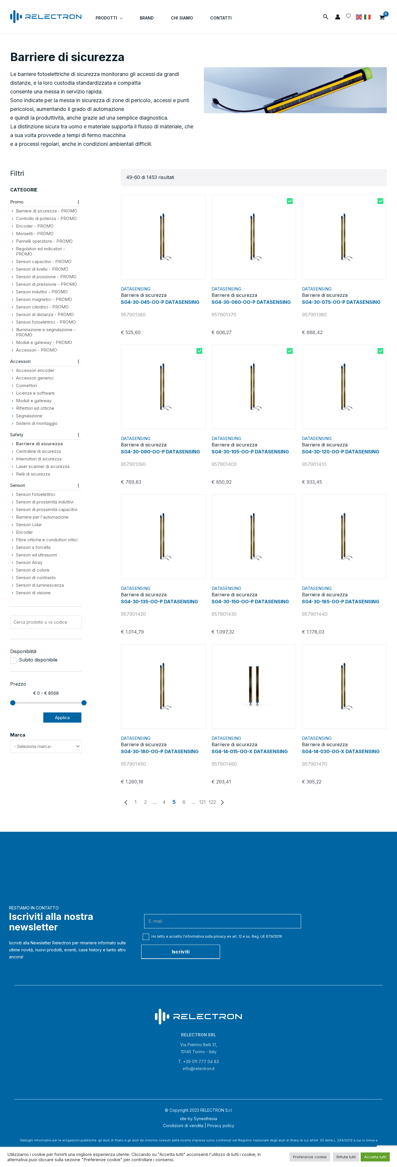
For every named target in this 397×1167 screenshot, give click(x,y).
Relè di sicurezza (33, 474)
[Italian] (367, 16)
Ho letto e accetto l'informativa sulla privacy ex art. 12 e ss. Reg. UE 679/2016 (216, 936)
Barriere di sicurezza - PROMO (46, 211)
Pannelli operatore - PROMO (44, 241)
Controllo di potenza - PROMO (46, 218)
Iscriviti (181, 952)
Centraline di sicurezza (38, 451)
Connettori (26, 385)
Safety (16, 434)
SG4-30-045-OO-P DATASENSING (160, 302)
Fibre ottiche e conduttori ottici (47, 539)
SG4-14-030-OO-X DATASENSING (341, 751)
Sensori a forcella (33, 547)
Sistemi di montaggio (37, 423)
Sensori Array (29, 562)
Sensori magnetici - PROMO (44, 299)
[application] (120, 18)
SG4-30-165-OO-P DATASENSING (340, 601)
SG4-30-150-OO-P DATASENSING (250, 601)
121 (202, 802)
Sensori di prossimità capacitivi (46, 509)
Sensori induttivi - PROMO (42, 292)
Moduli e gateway (33, 400)
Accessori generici (34, 378)
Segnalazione (29, 415)
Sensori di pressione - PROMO (46, 284)
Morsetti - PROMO (34, 233)
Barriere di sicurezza (39, 443)
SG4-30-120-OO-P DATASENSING (340, 452)
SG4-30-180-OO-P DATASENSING (160, 751)
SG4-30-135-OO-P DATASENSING (159, 601)
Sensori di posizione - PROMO (46, 276)
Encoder (24, 532)
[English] (359, 16)
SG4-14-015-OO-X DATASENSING (250, 751)
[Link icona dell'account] (337, 16)
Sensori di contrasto (36, 577)
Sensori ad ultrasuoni (36, 555)
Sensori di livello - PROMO (42, 269)
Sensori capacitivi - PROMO (43, 261)
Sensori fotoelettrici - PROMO (46, 322)
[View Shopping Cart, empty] (382, 17)
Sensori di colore (32, 570)
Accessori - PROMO (36, 350)
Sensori (17, 485)
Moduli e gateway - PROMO (44, 342)
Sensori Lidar (29, 524)
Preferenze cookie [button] (310, 1156)
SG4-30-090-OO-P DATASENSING (160, 452)
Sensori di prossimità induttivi (45, 502)
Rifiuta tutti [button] (346, 1156)
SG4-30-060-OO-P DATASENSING (251, 302)
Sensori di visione (33, 592)
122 (212, 802)
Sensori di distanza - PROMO (45, 314)
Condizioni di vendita (183, 1125)
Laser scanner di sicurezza (42, 466)
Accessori (20, 361)
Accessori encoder (35, 370)
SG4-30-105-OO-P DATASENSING (250, 452)
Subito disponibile (38, 660)
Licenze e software (35, 393)
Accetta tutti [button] (375, 1156)
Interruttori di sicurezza (39, 459)
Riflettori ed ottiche (35, 408)
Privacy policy (220, 1125)
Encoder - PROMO (34, 226)
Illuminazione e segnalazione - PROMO (46, 332)
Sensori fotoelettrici (35, 494)
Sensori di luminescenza (40, 585)
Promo (17, 202)
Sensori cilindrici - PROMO (42, 307)
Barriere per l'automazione (42, 517)
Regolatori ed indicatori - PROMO (40, 251)
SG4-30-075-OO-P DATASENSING (341, 302)
